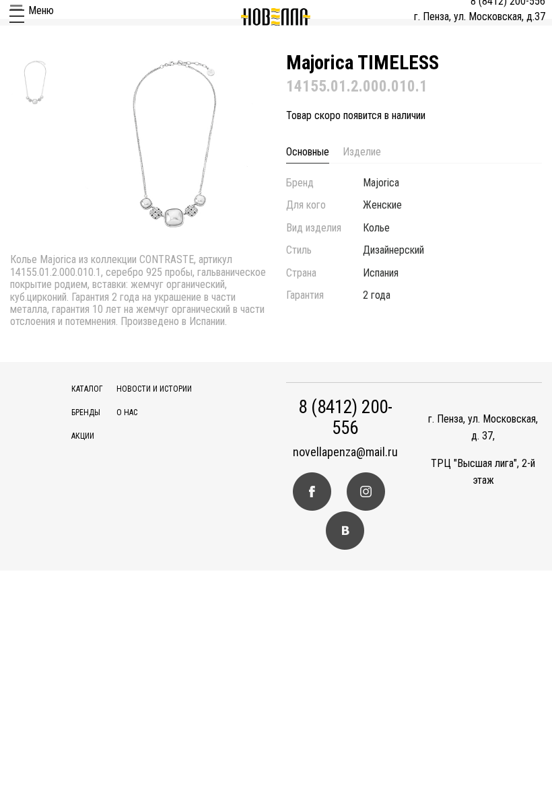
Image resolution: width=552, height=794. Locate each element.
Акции (82, 436)
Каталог (87, 389)
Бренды (85, 412)
